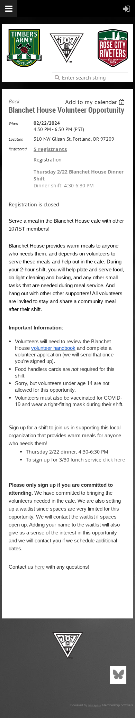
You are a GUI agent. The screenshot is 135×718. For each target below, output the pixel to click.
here (40, 567)
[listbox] (95, 102)
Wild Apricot (94, 705)
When (13, 123)
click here (114, 459)
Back (14, 101)
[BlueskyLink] (118, 675)
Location (16, 139)
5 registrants (50, 149)
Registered (18, 148)
